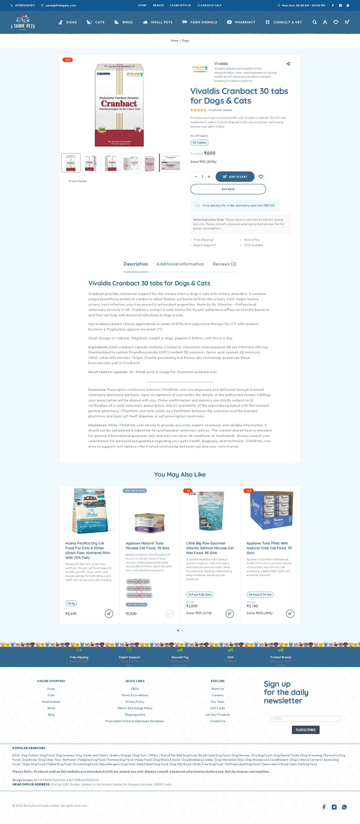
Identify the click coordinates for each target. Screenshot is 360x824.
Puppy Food (143, 760)
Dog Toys (140, 755)
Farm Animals (204, 22)
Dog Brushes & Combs (197, 760)
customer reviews (220, 109)
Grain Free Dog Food (208, 764)
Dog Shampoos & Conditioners (267, 760)
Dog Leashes (65, 755)
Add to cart (238, 174)
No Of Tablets (199, 135)
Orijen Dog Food (33, 764)
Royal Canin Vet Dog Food (299, 764)
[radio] (200, 143)
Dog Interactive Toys (229, 760)
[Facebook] (333, 5)
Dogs (71, 22)
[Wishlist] (335, 23)
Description (136, 264)
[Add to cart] (109, 614)
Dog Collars (29, 755)
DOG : (16, 755)
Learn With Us (180, 5)
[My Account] (325, 22)
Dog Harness (241, 755)
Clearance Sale (209, 5)
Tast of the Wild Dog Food (178, 755)
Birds (127, 22)
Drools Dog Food (85, 764)
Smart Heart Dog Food (152, 764)
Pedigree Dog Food (91, 760)
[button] (178, 630)
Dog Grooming (311, 755)
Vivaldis (82, 181)
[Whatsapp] (348, 5)
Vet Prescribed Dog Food (242, 764)
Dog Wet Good (180, 764)
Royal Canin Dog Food (214, 755)
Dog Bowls (29, 760)
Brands (158, 5)
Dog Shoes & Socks (167, 760)
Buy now (228, 189)
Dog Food (47, 755)
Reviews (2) (224, 264)
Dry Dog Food (261, 755)
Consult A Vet (288, 22)
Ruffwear (69, 760)
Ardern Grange (120, 755)
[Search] (315, 22)
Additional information (180, 264)
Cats (100, 22)
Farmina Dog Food (120, 760)
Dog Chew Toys (50, 760)
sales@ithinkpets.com (61, 5)
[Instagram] (340, 5)
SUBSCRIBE (306, 730)
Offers (153, 755)
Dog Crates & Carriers (306, 760)
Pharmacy (245, 22)
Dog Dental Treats (286, 755)
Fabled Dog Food (59, 764)
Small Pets (162, 22)
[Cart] (347, 22)
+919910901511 (25, 5)
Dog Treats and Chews (92, 755)
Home (142, 5)
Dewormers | (271, 764)
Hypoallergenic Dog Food (117, 764)
